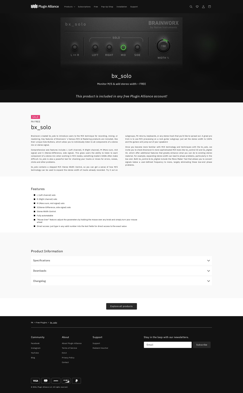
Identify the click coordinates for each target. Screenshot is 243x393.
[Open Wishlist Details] (197, 7)
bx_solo (53, 322)
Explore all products (121, 306)
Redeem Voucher (100, 348)
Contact (65, 362)
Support (96, 343)
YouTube (35, 352)
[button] (69, 7)
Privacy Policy (68, 357)
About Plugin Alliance (72, 343)
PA (32, 322)
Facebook (35, 343)
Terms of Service (69, 348)
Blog (33, 357)
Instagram (35, 348)
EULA (64, 352)
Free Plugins (41, 322)
